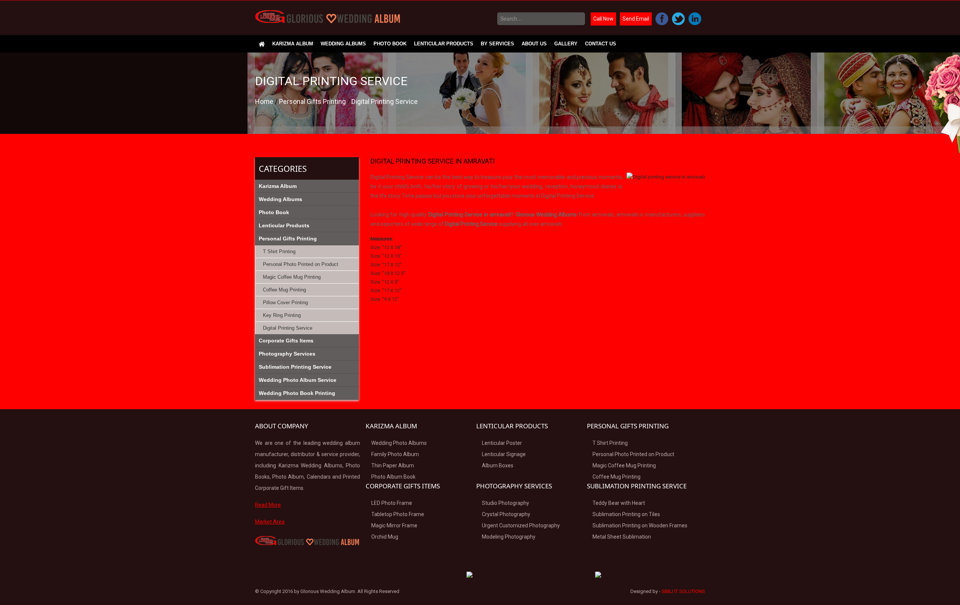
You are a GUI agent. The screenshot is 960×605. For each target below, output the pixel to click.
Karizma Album (292, 44)
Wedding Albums (343, 44)
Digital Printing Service (384, 101)
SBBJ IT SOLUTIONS (683, 591)
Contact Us (600, 44)
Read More (268, 505)
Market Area (270, 522)
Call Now (603, 19)
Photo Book (390, 44)
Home (265, 101)
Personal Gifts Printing (313, 101)
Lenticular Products (443, 44)
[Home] (261, 44)
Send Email (635, 19)
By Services (497, 44)
